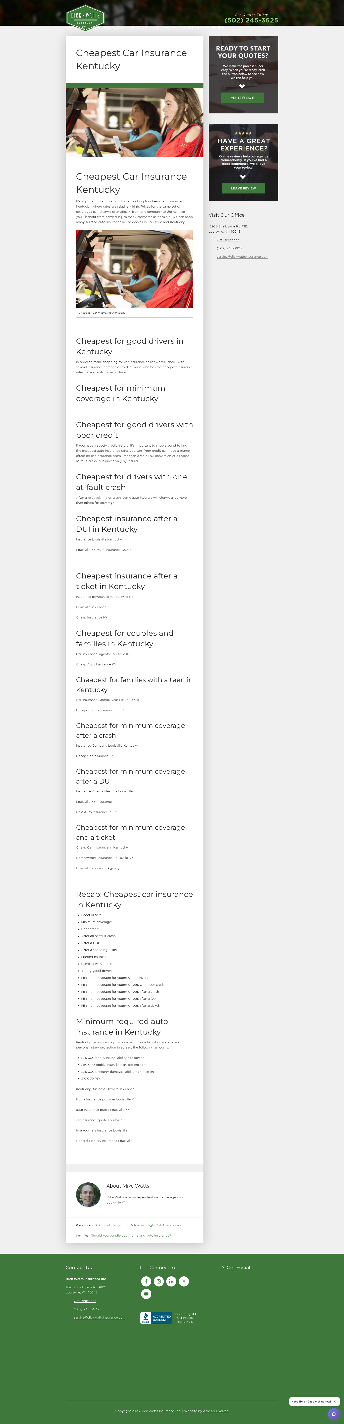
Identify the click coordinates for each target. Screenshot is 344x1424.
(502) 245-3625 (251, 20)
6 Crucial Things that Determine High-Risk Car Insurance (140, 1225)
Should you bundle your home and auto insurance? (131, 1235)
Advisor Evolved (216, 1411)
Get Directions (228, 240)
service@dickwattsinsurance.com (242, 256)
